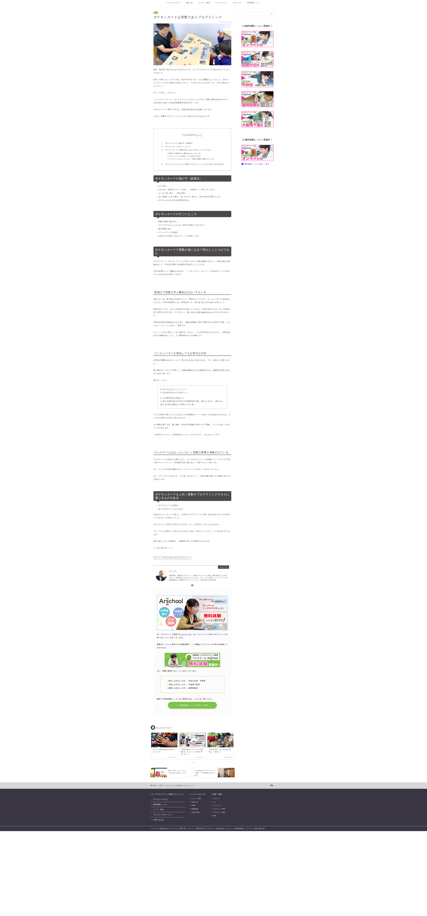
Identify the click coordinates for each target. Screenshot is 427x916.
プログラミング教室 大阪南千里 (255, 828)
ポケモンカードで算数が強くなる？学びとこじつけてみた (188, 150)
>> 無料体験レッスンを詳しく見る (192, 705)
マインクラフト (221, 3)
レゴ (214, 802)
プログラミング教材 (219, 809)
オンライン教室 (204, 3)
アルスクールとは (160, 799)
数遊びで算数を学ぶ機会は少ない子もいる (185, 153)
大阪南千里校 (196, 812)
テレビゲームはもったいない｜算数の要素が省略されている (191, 159)
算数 (171, 558)
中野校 (194, 805)
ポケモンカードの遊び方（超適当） (179, 143)
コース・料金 (158, 809)
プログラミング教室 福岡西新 (235, 828)
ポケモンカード (186, 558)
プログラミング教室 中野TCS (197, 828)
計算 (177, 558)
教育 (156, 12)
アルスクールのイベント (163, 815)
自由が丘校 (195, 802)
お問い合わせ (158, 820)
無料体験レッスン (253, 3)
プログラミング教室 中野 (178, 828)
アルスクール (184, 634)
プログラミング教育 (161, 558)
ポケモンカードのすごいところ (177, 146)
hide (199, 135)
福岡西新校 (195, 809)
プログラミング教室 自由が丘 (160, 828)
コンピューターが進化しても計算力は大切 (185, 156)
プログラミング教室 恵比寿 (215, 828)
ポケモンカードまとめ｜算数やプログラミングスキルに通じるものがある (194, 164)
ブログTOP (237, 3)
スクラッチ (216, 798)
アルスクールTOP (173, 3)
